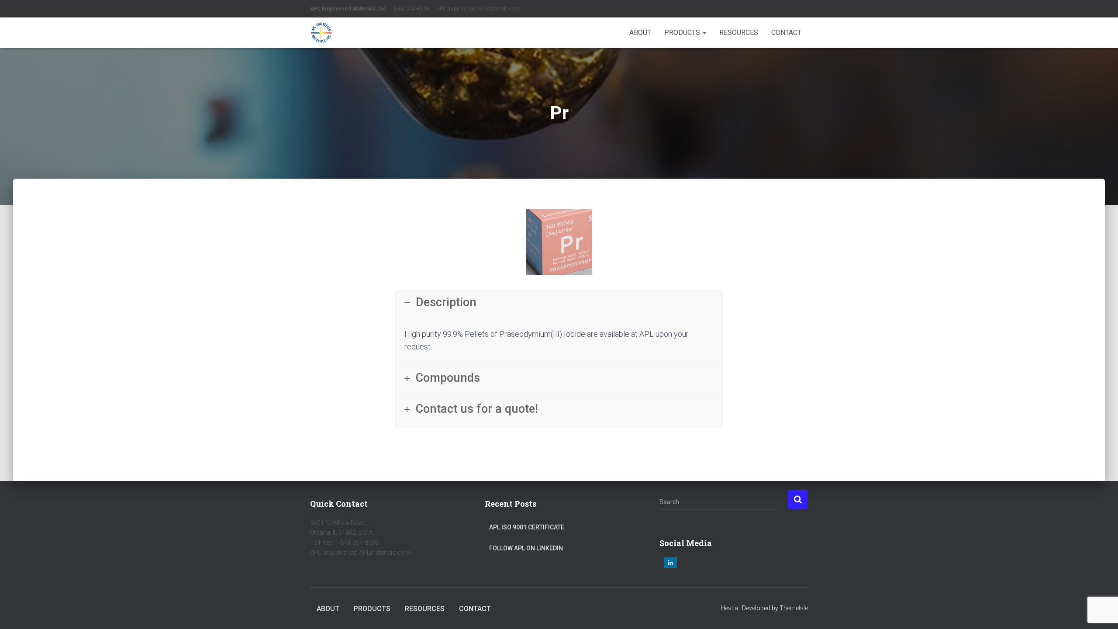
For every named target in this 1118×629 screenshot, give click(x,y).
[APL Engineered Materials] (321, 33)
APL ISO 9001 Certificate (526, 527)
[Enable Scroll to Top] (1101, 611)
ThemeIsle (794, 608)
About (640, 32)
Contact (786, 32)
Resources (738, 32)
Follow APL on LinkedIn (526, 548)
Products (683, 32)
